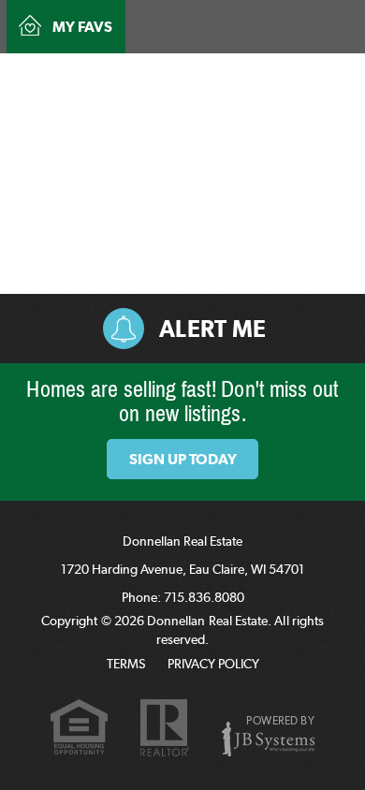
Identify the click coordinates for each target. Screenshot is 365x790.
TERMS (126, 663)
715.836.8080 (194, 75)
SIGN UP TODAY (183, 459)
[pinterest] (307, 72)
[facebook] (278, 72)
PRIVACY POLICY (213, 663)
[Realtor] (164, 728)
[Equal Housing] (79, 729)
